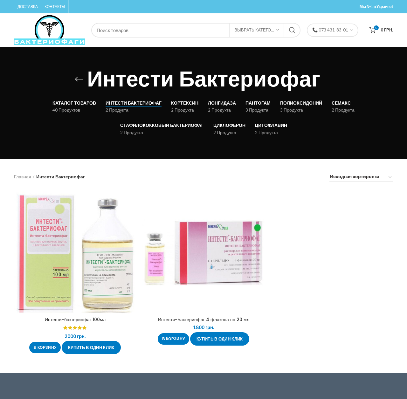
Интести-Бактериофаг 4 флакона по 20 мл (203, 319)
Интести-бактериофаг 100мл (75, 319)
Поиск (292, 30)
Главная (22, 176)
